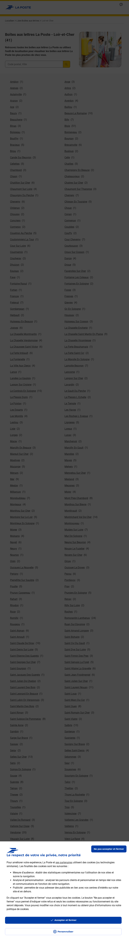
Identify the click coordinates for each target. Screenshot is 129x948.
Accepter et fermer (65, 920)
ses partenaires (64, 862)
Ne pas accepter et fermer (109, 849)
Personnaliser (65, 931)
